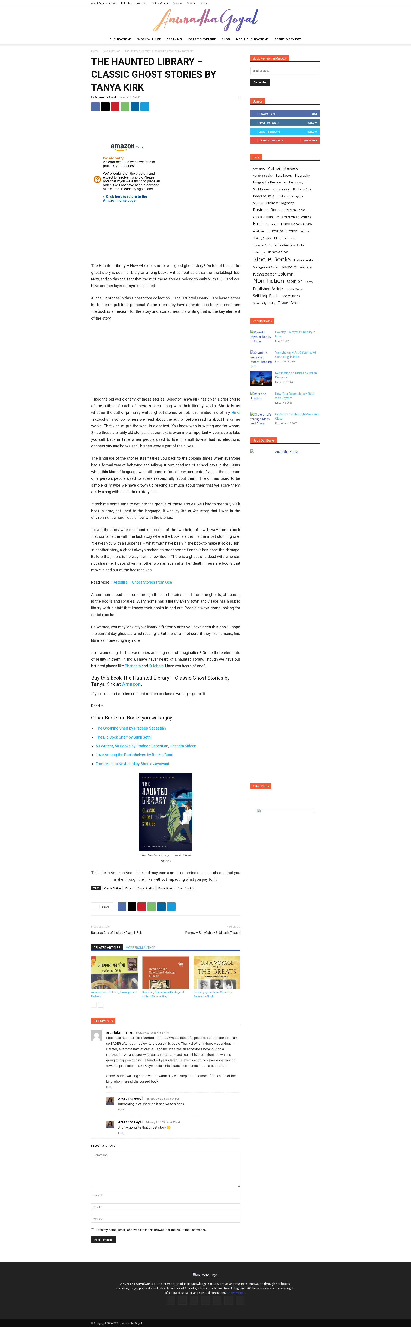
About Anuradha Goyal (104, 2)
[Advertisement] (166, 128)
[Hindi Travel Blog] (285, 816)
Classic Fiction (112, 888)
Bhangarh (133, 666)
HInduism (259, 231)
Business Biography (280, 203)
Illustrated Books (262, 245)
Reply (109, 1087)
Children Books (295, 210)
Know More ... (236, 1293)
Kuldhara (156, 666)
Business (258, 203)
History (305, 231)
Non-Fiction (268, 280)
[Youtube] (240, 1300)
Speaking (174, 39)
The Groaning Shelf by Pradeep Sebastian (131, 728)
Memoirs (289, 267)
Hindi (235, 412)
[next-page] (100, 1005)
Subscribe (310, 140)
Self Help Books (266, 295)
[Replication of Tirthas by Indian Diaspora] (261, 378)
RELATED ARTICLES (107, 947)
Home (95, 51)
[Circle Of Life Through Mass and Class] (261, 419)
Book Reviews (111, 51)
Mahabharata (303, 260)
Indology (259, 252)
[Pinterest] (115, 106)
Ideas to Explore (202, 39)
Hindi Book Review (296, 224)
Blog (226, 39)
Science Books (294, 289)
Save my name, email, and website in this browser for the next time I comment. (151, 1230)
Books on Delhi (281, 189)
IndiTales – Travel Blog (134, 2)
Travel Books (290, 303)
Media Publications (252, 39)
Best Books (283, 175)
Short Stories (186, 888)
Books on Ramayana (290, 196)
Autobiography (263, 175)
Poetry (309, 281)
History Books (262, 238)
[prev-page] (94, 1005)
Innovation (278, 252)
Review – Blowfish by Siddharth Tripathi (212, 933)
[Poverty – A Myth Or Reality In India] (261, 337)
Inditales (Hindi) (159, 2)
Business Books (267, 209)
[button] (315, 39)
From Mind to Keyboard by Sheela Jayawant (132, 763)
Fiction (129, 888)
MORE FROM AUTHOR (140, 947)
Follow (312, 122)
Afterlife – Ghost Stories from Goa (143, 582)
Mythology (306, 267)
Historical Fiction (283, 231)
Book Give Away (293, 182)
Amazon (131, 684)
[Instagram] (182, 1300)
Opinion (295, 281)
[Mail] (205, 1300)
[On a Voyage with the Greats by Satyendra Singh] (217, 972)
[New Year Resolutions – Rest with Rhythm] (261, 399)
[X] (105, 106)
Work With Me (149, 39)
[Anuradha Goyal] (205, 20)
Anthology (259, 168)
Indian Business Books (289, 245)
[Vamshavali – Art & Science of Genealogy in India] (261, 359)
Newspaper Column (273, 274)
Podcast (190, 2)
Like (314, 113)
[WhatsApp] (125, 106)
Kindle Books (165, 888)
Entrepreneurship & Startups (293, 217)
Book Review (261, 189)
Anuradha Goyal (105, 96)
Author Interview (283, 168)
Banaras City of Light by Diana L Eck (116, 933)
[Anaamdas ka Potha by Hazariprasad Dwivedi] (114, 972)
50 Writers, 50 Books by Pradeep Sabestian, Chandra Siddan (146, 746)
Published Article (268, 288)
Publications (120, 39)
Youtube (177, 2)
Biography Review (267, 182)
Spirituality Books (264, 303)
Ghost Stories (146, 888)
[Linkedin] (135, 106)
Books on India (263, 196)
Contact (204, 2)
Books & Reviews (288, 39)
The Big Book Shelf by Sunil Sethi (124, 737)
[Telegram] (144, 106)
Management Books (266, 267)
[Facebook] (95, 106)
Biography (302, 175)
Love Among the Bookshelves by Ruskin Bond (134, 754)
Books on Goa (302, 189)
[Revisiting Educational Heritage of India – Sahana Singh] (165, 972)
